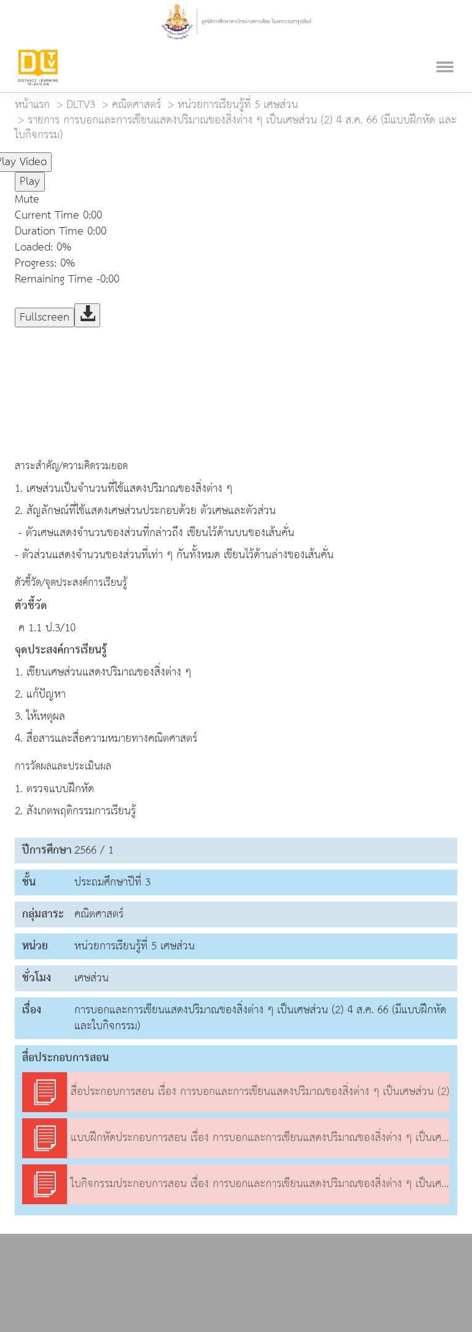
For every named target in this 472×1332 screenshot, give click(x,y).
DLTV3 (80, 104)
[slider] (112, 156)
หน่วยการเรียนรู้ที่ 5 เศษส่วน (238, 104)
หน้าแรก (32, 104)
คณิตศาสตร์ (136, 104)
